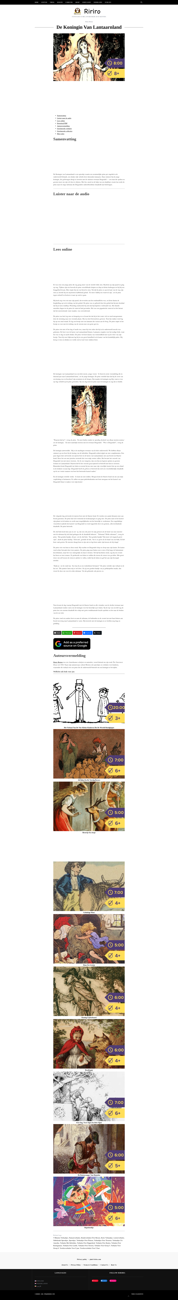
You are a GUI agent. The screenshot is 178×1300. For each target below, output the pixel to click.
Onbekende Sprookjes (60, 1240)
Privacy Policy (76, 1265)
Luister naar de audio (64, 118)
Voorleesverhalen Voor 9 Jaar (90, 1248)
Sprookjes (72, 1240)
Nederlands (98, 2)
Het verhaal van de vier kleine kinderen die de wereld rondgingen (89, 728)
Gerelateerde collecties (64, 131)
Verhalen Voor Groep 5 (102, 1245)
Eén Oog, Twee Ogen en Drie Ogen (89, 1123)
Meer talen (60, 134)
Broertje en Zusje (89, 833)
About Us (64, 1265)
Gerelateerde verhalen (64, 128)
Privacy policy (82, 1259)
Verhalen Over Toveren (86, 1245)
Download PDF (62, 123)
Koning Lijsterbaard (89, 1017)
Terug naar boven (137, 1294)
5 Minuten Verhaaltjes (60, 1238)
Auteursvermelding (63, 126)
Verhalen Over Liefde (70, 1245)
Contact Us (104, 1265)
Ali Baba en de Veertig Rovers (89, 780)
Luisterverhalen (119, 1238)
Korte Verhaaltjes (107, 1238)
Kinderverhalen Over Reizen (90, 1238)
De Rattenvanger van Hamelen (89, 1175)
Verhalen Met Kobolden (68, 1243)
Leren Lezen (86, 2)
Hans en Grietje (89, 965)
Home (36, 2)
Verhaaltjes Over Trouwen (103, 1240)
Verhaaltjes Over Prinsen (85, 1240)
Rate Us (114, 1265)
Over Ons (108, 2)
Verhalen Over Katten (103, 1243)
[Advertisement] (89, 100)
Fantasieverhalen (74, 1238)
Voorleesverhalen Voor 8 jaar (69, 1248)
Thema (52, 2)
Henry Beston (89, 21)
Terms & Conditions (91, 1265)
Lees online (61, 121)
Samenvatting (61, 115)
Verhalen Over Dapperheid (86, 1243)
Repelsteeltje (89, 1228)
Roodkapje (89, 1070)
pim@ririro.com (95, 1259)
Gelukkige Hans (89, 912)
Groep (77, 2)
